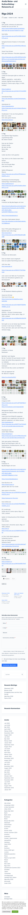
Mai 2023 (7, 764)
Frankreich (7, 836)
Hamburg (7, 842)
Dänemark (7, 822)
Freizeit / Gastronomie (10, 838)
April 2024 (7, 752)
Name (5, 623)
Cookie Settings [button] (6, 911)
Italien (6, 846)
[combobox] (12, 674)
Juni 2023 (7, 762)
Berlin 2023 (7, 815)
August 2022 (8, 768)
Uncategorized (8, 875)
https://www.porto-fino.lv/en (10, 498)
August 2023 (8, 760)
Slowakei (6, 869)
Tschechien (7, 873)
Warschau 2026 (8, 696)
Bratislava (7, 817)
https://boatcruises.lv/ (8, 484)
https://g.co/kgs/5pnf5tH (9, 377)
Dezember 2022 (9, 766)
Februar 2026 (8, 731)
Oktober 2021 (8, 776)
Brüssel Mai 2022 (9, 821)
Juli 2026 (7, 723)
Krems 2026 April (9, 850)
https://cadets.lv (6, 89)
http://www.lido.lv (7, 233)
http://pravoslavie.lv (7, 120)
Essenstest (7, 826)
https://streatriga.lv (7, 434)
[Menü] (25, 4)
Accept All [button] (15, 911)
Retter (6, 862)
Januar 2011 (7, 789)
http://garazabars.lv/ (7, 422)
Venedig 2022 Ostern (10, 877)
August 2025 (8, 735)
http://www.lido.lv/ (7, 266)
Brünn (6, 819)
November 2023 (9, 758)
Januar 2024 (7, 756)
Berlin (5, 813)
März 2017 (7, 784)
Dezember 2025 (9, 733)
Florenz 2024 (8, 830)
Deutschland (7, 824)
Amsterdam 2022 (9, 805)
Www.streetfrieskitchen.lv (9, 61)
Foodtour (6, 834)
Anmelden (7, 897)
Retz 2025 (7, 863)
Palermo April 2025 (9, 858)
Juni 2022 (7, 770)
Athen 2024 (7, 809)
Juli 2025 (7, 737)
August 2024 (8, 746)
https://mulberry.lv (7, 561)
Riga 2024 (20, 17)
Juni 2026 (7, 725)
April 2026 (7, 729)
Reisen (6, 860)
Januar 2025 (7, 742)
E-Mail (5, 628)
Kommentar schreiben (9, 637)
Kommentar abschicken (9, 665)
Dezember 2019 (8, 780)
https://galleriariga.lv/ (8, 183)
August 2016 (7, 785)
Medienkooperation (9, 854)
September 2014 (9, 787)
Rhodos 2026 (8, 690)
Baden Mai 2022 (9, 811)
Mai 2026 (7, 727)
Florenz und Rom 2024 (10, 832)
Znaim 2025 (7, 883)
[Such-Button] (22, 674)
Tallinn (6, 871)
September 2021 (9, 778)
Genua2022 (7, 840)
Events (6, 828)
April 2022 (7, 774)
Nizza (6, 856)
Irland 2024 (4, 600)
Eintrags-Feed (8, 898)
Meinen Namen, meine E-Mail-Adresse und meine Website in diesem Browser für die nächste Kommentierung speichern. (13, 653)
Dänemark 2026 (6, 593)
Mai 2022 (7, 772)
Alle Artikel (7, 803)
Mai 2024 (7, 750)
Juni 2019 (7, 782)
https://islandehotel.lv (8, 106)
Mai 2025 (7, 739)
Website (5, 632)
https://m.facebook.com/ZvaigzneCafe (13, 406)
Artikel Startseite (9, 807)
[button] (3, 65)
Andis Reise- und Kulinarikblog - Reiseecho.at (9, 4)
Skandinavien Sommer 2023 (12, 867)
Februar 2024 (8, 754)
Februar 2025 (8, 741)
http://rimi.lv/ (5, 528)
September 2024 (9, 744)
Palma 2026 (7, 698)
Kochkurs (6, 848)
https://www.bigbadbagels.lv (10, 215)
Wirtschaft (7, 881)
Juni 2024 (7, 748)
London (6, 852)
